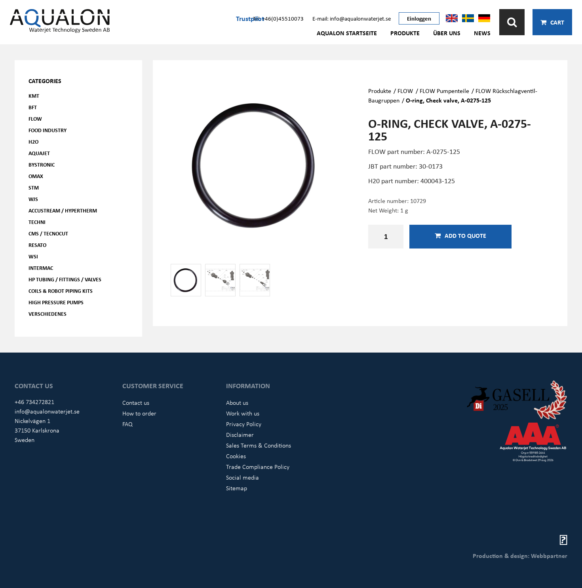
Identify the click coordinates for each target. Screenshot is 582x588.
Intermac (41, 267)
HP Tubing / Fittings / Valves (65, 279)
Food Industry (48, 130)
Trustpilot (250, 18)
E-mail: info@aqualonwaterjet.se (351, 18)
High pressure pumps (56, 302)
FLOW (35, 118)
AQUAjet (39, 153)
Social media (242, 477)
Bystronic (42, 164)
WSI (33, 256)
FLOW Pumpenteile (444, 90)
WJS (33, 199)
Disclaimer (240, 434)
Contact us (135, 402)
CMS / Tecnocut (48, 233)
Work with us (242, 413)
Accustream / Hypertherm (63, 210)
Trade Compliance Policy (257, 466)
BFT (33, 107)
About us (237, 402)
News (482, 32)
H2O (33, 141)
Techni (37, 222)
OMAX (36, 176)
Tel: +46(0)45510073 (278, 18)
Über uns (446, 32)
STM (34, 187)
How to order (139, 413)
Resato (37, 244)
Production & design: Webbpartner (520, 555)
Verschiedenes (48, 313)
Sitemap (236, 488)
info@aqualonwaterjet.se (47, 411)
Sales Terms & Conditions (258, 445)
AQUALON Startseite (347, 32)
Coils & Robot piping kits (61, 290)
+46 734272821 (34, 401)
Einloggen (419, 18)
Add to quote (465, 235)
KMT (34, 95)
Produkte (405, 32)
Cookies (236, 455)
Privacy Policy (243, 423)
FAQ (127, 423)
